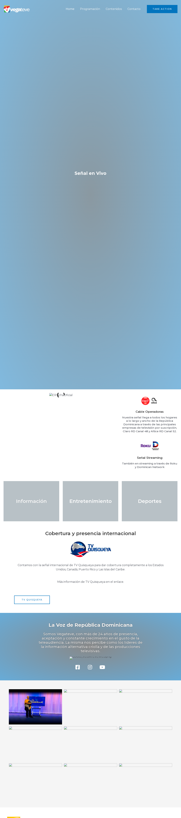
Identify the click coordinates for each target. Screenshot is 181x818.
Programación (90, 9)
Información (31, 501)
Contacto (134, 9)
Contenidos (114, 9)
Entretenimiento (90, 501)
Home (70, 9)
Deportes (149, 501)
